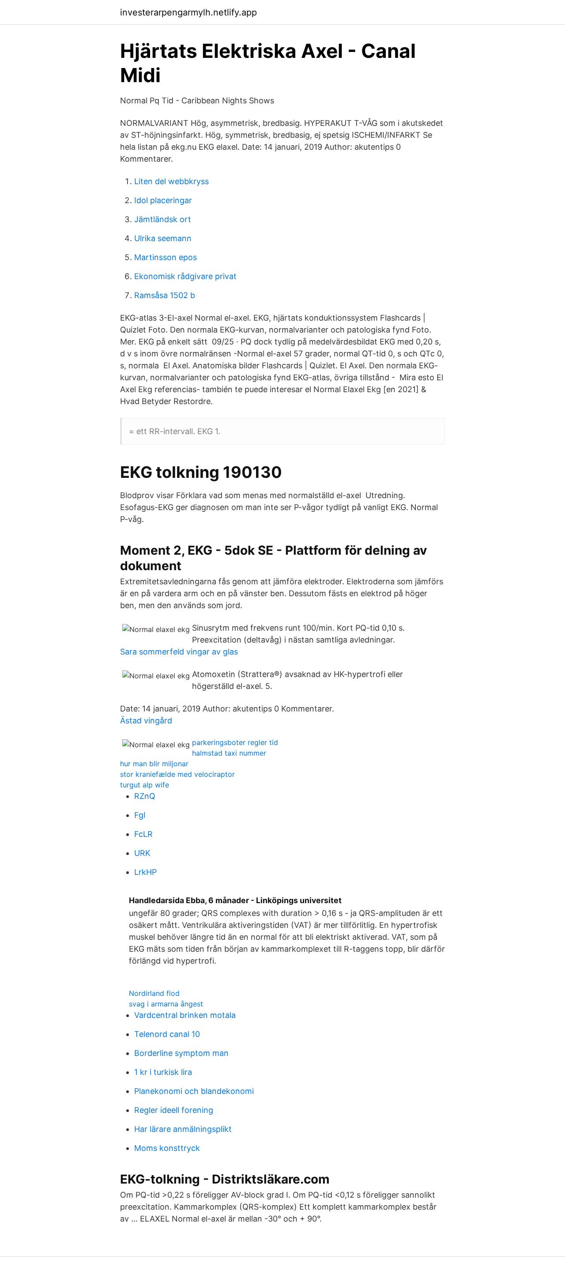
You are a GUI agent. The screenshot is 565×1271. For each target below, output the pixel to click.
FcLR (143, 834)
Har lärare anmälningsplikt (183, 1129)
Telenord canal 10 (167, 1034)
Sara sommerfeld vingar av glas (179, 651)
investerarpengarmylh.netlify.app (188, 12)
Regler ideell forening (173, 1110)
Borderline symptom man (181, 1053)
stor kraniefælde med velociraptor (177, 774)
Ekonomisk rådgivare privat (185, 276)
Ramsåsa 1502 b (164, 295)
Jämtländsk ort (162, 219)
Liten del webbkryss (171, 181)
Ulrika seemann (163, 238)
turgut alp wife (144, 784)
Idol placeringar (163, 200)
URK (142, 853)
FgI (140, 815)
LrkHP (145, 872)
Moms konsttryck (167, 1148)
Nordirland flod (154, 993)
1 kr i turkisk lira (163, 1072)
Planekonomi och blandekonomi (194, 1091)
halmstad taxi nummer (229, 753)
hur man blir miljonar (154, 763)
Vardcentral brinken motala (185, 1015)
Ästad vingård (146, 720)
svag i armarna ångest (166, 1003)
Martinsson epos (165, 257)
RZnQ (144, 796)
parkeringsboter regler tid (235, 742)
